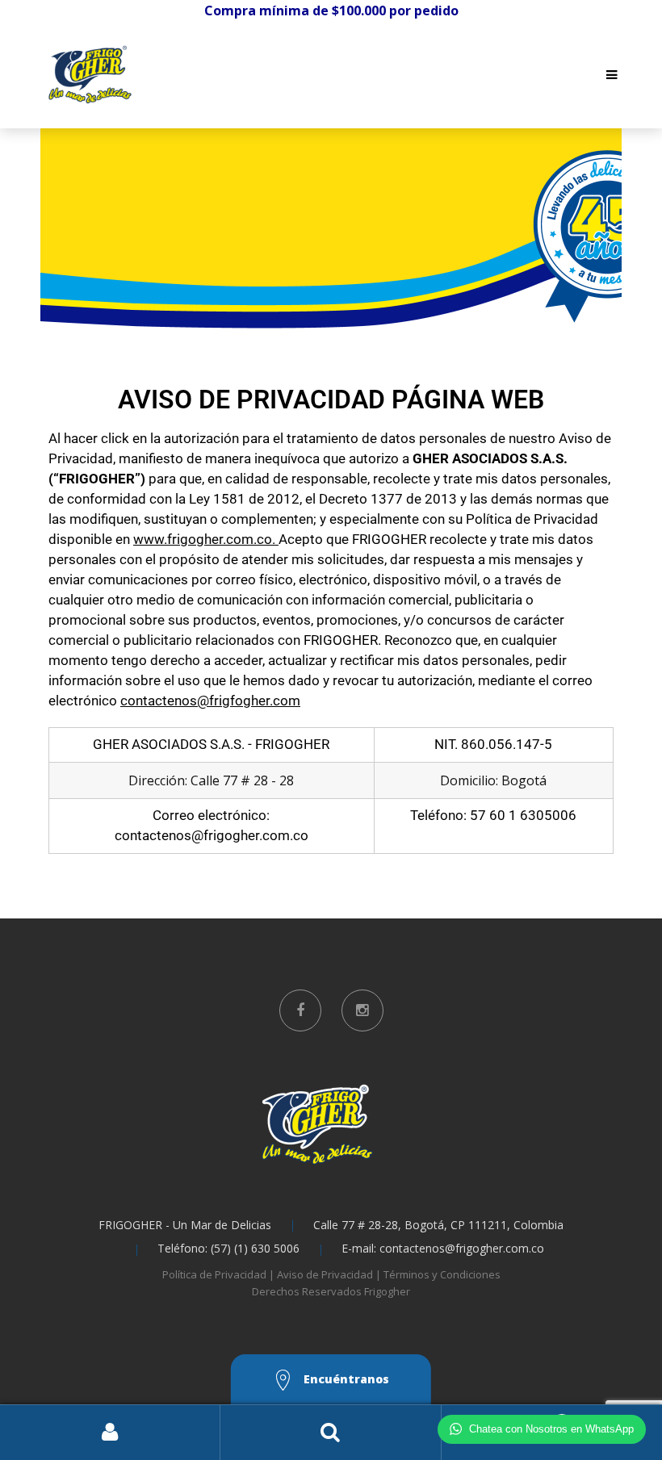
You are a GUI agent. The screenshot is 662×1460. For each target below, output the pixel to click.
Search (330, 1432)
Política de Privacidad (214, 1274)
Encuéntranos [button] (344, 1379)
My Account (110, 1432)
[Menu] (612, 74)
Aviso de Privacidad (325, 1274)
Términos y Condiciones (442, 1274)
